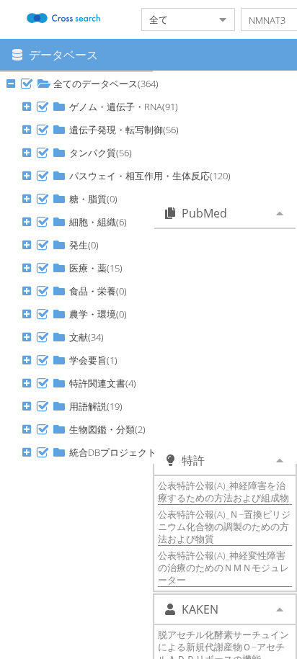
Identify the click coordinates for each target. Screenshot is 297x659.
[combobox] (176, 19)
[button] (26, 83)
